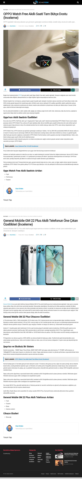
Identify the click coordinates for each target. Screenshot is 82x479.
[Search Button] (78, 2)
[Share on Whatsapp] (73, 90)
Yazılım (48, 462)
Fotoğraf (31, 459)
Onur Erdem (12, 26)
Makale (39, 455)
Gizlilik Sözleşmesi (69, 473)
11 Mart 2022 (21, 26)
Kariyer (42, 473)
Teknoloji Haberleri (48, 457)
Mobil (39, 457)
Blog (30, 453)
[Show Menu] (4, 2)
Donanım (31, 455)
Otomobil (40, 459)
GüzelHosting (6, 453)
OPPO (20, 95)
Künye (47, 473)
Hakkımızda (53, 473)
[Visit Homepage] (41, 2)
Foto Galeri (32, 457)
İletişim (77, 473)
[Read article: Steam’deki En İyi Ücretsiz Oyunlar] (59, 463)
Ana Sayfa (5, 9)
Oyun (39, 461)
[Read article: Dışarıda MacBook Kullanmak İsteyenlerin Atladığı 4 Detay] (59, 455)
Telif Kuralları (60, 473)
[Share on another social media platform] (77, 90)
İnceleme (31, 26)
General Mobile (7, 304)
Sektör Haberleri (48, 454)
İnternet (40, 453)
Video (47, 460)
